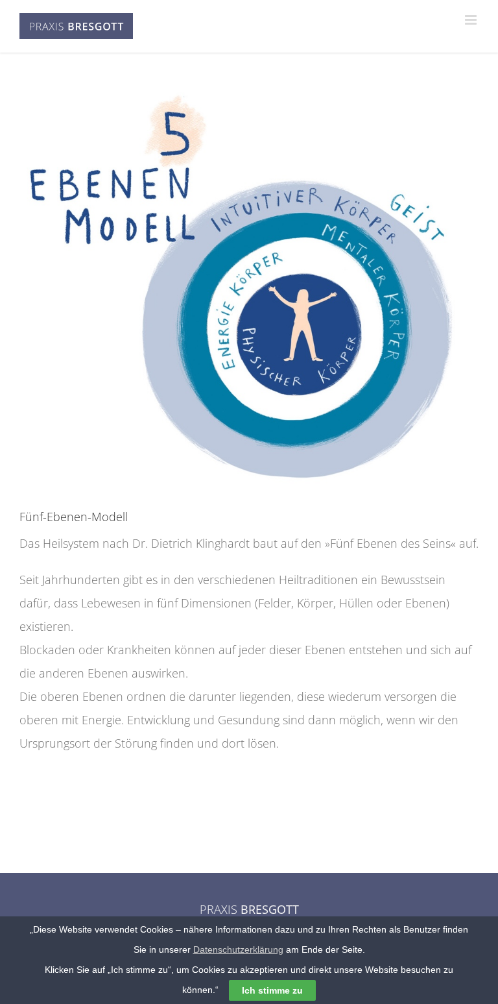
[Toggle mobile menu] (472, 20)
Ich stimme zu (272, 990)
